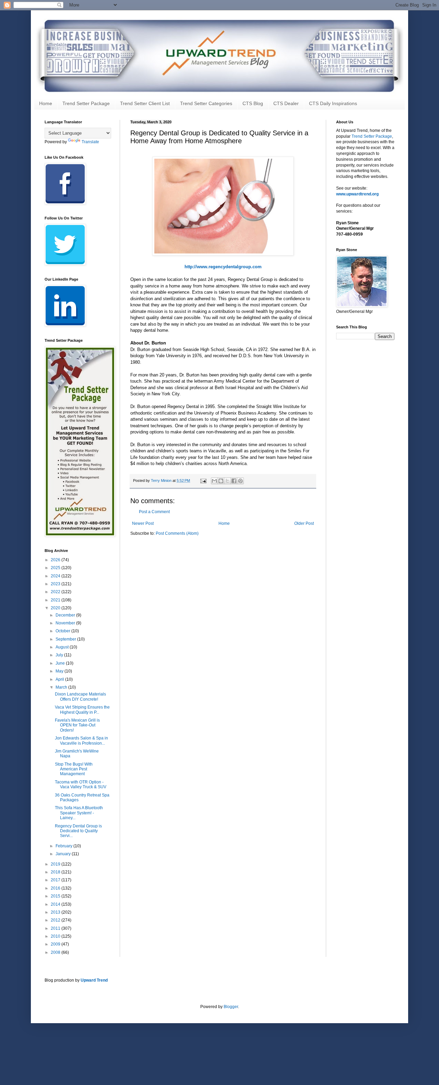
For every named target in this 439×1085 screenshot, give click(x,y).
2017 (56, 880)
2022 (56, 591)
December (66, 615)
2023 (56, 583)
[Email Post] (203, 480)
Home (45, 103)
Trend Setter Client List (145, 103)
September (66, 639)
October (63, 631)
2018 (56, 872)
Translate (90, 141)
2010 (56, 936)
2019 (56, 864)
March (62, 687)
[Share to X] (227, 480)
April (60, 679)
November (66, 623)
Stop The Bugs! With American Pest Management (74, 769)
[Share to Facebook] (233, 480)
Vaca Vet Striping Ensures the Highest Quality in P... (82, 709)
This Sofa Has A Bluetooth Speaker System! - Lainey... (79, 812)
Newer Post (143, 523)
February (64, 846)
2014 (56, 904)
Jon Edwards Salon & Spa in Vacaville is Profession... (81, 740)
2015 (56, 896)
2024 (56, 576)
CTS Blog (252, 103)
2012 (56, 920)
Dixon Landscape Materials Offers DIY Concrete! (80, 696)
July (60, 655)
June (61, 663)
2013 (56, 912)
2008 (56, 952)
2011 (56, 928)
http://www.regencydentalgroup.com (223, 266)
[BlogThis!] (220, 480)
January (64, 853)
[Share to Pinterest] (240, 480)
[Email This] (214, 480)
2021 (56, 600)
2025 (56, 567)
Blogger (231, 1006)
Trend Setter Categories (206, 103)
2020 (56, 608)
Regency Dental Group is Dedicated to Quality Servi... (78, 831)
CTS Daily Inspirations (333, 103)
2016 (56, 888)
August (63, 647)
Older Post (304, 523)
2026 (56, 559)
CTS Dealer (286, 103)
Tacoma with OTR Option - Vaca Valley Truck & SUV (80, 784)
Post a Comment (154, 511)
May (60, 671)
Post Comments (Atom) (177, 533)
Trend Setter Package (86, 103)
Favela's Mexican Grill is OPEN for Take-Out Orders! (77, 725)
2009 (56, 944)
